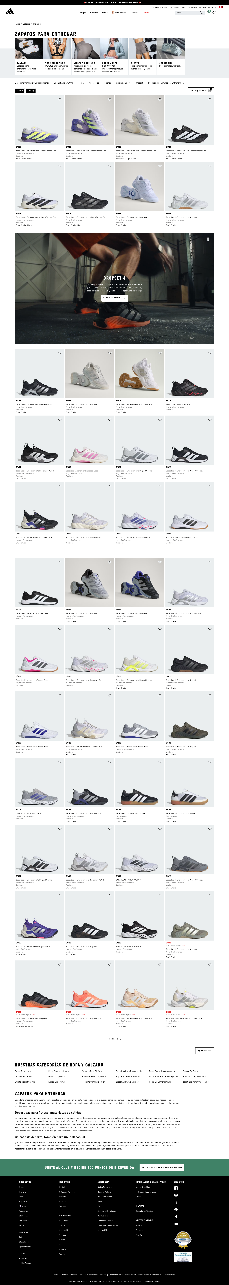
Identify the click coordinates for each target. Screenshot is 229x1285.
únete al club (212, 7)
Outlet (146, 13)
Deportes (134, 13)
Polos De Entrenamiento (160, 1082)
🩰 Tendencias (119, 13)
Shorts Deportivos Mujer (26, 1082)
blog (170, 7)
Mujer (83, 13)
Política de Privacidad (140, 1275)
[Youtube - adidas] (192, 1224)
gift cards (202, 7)
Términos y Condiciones (88, 1275)
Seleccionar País (156, 1275)
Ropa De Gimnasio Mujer (93, 1082)
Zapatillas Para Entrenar (127, 1082)
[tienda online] (9, 11)
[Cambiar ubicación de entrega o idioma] (221, 7)
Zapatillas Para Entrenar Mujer (130, 1071)
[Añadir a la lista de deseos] (60, 100)
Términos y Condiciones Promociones (114, 1275)
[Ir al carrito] (220, 13)
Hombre (94, 13)
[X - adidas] (192, 1202)
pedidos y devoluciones (189, 7)
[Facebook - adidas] (192, 1188)
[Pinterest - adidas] (192, 1210)
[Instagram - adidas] (192, 1195)
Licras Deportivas (56, 1082)
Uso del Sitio (170, 1275)
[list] (114, 83)
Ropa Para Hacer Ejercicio (94, 1077)
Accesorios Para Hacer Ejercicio (164, 1077)
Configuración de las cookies (66, 1275)
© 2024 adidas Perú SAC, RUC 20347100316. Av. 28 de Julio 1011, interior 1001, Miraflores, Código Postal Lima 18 (114, 1281)
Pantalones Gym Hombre (194, 1077)
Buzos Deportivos (23, 1071)
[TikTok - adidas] (192, 1217)
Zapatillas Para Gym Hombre (196, 1082)
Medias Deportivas (56, 1077)
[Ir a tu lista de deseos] (214, 13)
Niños (105, 13)
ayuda (176, 7)
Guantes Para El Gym (92, 1071)
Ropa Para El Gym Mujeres (128, 1077)
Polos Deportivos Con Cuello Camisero (162, 1071)
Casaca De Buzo (190, 1071)
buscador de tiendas (160, 7)
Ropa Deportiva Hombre (59, 1071)
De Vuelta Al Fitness (24, 1077)
